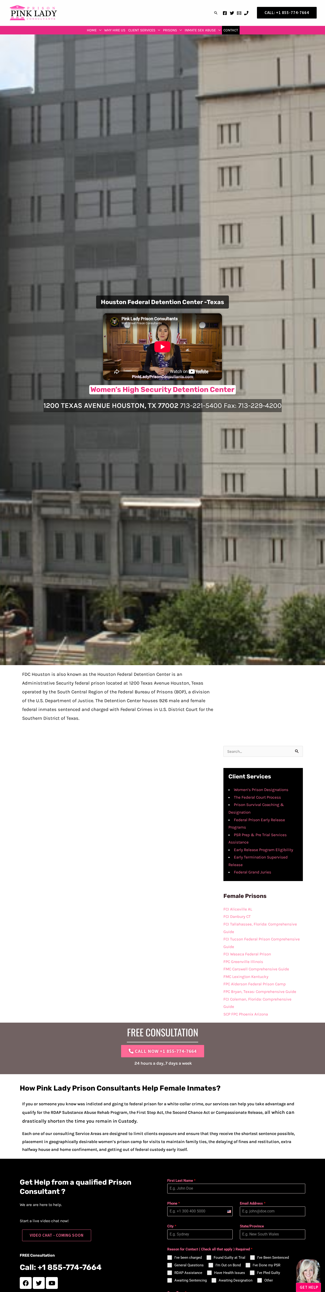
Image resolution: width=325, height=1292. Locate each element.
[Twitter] (232, 13)
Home (92, 30)
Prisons (170, 30)
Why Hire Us (114, 30)
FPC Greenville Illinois (243, 961)
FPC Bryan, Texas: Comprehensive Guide (259, 991)
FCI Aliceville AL (237, 909)
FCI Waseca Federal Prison (247, 954)
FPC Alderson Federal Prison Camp (254, 984)
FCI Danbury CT (237, 916)
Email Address (253, 1203)
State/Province (252, 1226)
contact (230, 30)
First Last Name (181, 1180)
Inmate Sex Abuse (200, 30)
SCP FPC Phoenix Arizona (245, 1014)
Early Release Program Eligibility (263, 849)
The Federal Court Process (257, 797)
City (171, 1226)
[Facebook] (225, 13)
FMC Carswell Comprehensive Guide (256, 969)
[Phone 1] (246, 13)
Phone (173, 1203)
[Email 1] (239, 13)
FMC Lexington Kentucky (245, 976)
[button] (216, 13)
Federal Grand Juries (252, 872)
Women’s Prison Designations (261, 789)
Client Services (141, 30)
